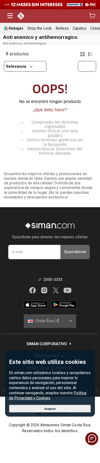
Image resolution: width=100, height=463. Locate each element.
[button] (10, 16)
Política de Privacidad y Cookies (47, 395)
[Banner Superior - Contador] (50, 4)
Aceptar (50, 409)
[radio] (82, 54)
